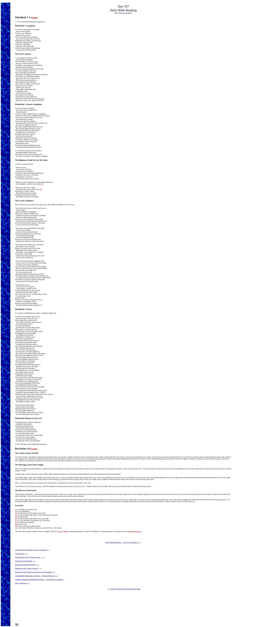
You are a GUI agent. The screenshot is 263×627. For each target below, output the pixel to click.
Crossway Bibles (62, 531)
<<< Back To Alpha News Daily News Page (123, 589)
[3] (27, 187)
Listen (34, 17)
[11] (194, 501)
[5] (38, 340)
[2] (42, 184)
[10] (89, 483)
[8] (38, 444)
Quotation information (134, 531)
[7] (40, 392)
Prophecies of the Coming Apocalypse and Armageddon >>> (35, 572)
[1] (36, 141)
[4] (41, 189)
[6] (33, 366)
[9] (103, 474)
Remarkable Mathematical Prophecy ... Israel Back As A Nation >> (39, 579)
